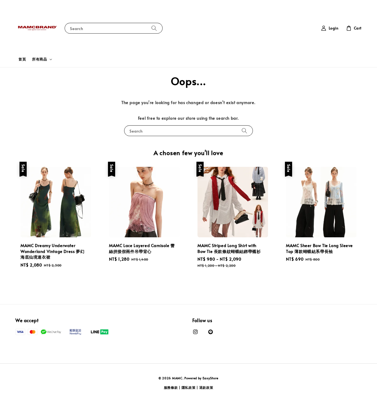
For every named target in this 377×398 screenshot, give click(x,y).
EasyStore (211, 378)
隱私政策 (189, 387)
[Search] (154, 28)
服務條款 (171, 387)
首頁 (22, 59)
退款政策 (206, 387)
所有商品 (39, 59)
